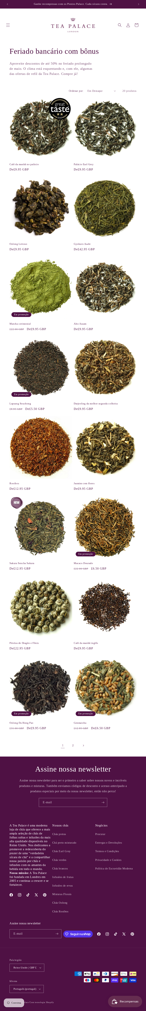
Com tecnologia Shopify (41, 1002)
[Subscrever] (103, 802)
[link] (63, 745)
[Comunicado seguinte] (138, 4)
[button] (8, 25)
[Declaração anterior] (7, 4)
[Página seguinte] (83, 745)
